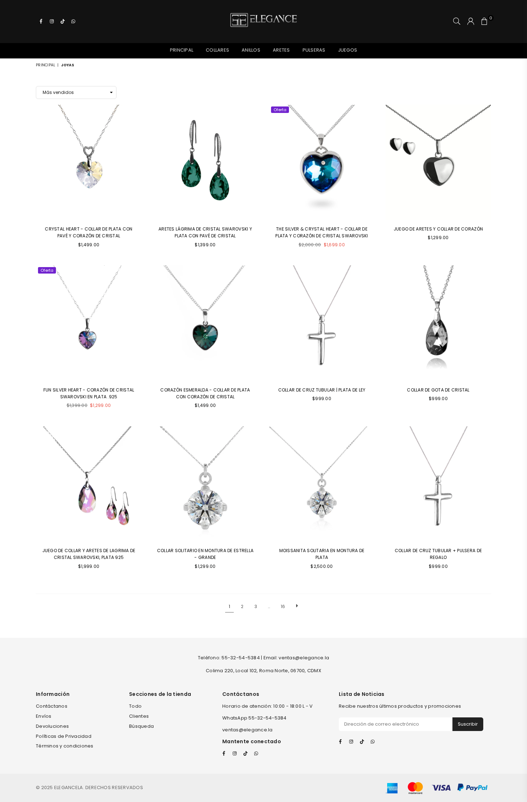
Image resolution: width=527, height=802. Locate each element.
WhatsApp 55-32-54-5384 (254, 718)
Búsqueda (141, 726)
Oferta (280, 110)
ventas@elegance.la (247, 729)
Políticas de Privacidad (63, 736)
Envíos (44, 716)
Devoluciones (52, 726)
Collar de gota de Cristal (438, 390)
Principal (181, 50)
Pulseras (314, 50)
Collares (217, 50)
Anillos (251, 50)
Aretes (281, 50)
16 (283, 606)
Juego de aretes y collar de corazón (438, 229)
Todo (135, 706)
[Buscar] (457, 21)
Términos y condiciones (65, 745)
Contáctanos (51, 706)
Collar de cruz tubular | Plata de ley (322, 390)
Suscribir (468, 724)
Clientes (139, 716)
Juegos (347, 50)
